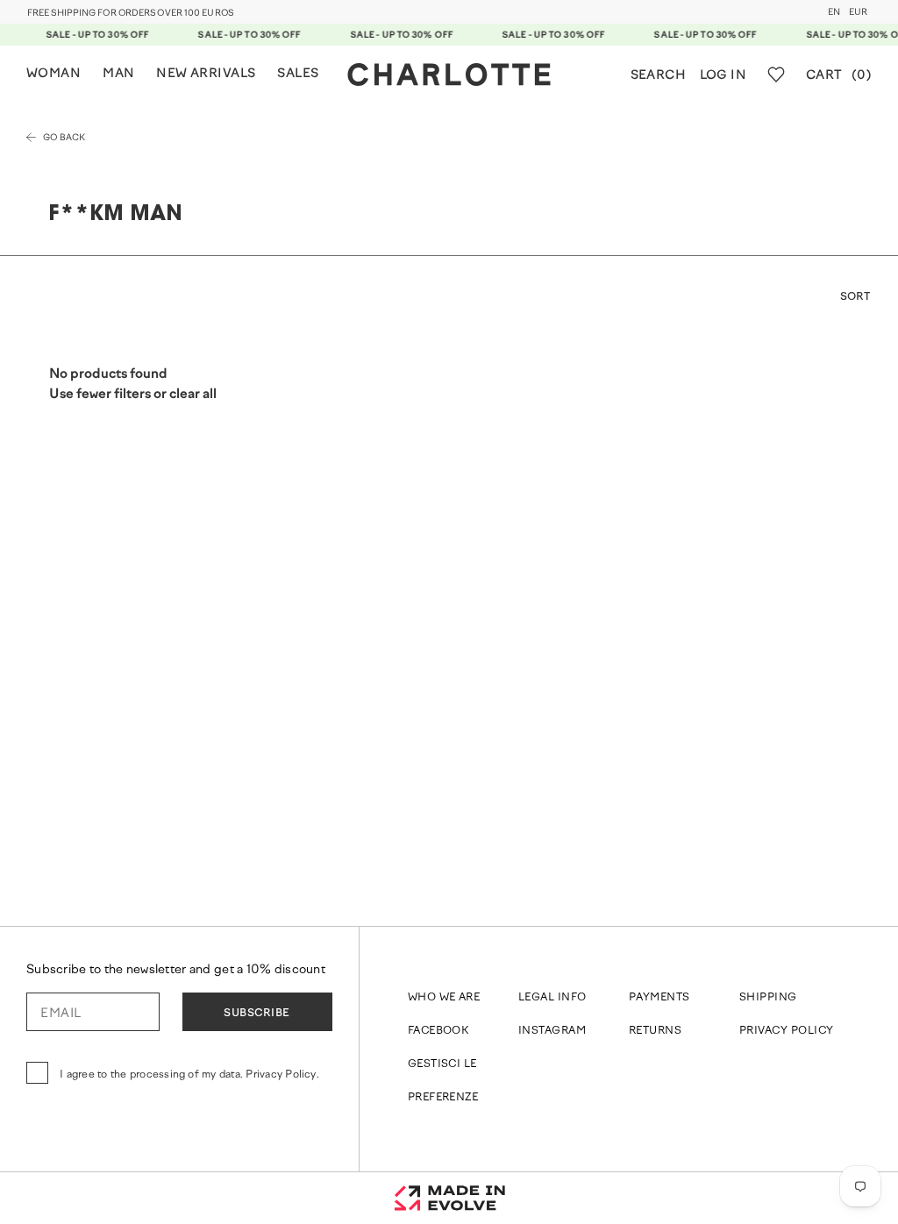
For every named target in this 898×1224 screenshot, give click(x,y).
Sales (297, 74)
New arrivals (205, 74)
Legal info (552, 998)
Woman (53, 74)
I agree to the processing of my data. (189, 1075)
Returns (655, 1031)
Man (118, 74)
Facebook (438, 1031)
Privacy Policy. (282, 1075)
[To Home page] (449, 74)
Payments (659, 998)
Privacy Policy (786, 1031)
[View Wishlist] (776, 74)
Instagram (552, 1031)
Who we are (444, 998)
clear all (193, 395)
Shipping (768, 998)
